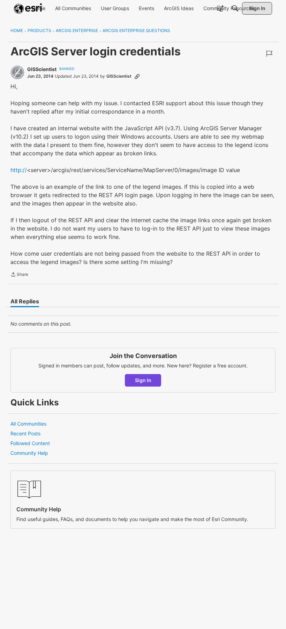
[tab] (24, 301)
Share (19, 275)
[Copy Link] (137, 76)
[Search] (235, 8)
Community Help (29, 453)
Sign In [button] (143, 380)
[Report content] (269, 53)
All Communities (28, 424)
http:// (18, 169)
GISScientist (42, 69)
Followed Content (30, 443)
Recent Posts (25, 433)
